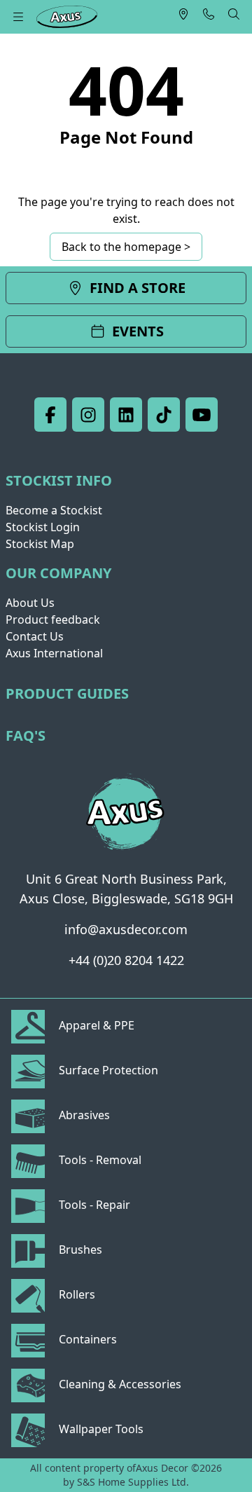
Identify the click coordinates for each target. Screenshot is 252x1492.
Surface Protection (107, 1070)
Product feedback (53, 619)
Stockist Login (43, 527)
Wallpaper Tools (100, 1429)
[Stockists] (183, 14)
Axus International (54, 653)
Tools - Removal (98, 1160)
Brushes (79, 1249)
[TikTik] (164, 414)
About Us (30, 602)
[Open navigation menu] (18, 16)
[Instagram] (88, 414)
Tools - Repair (93, 1204)
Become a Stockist (54, 510)
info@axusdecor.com (126, 929)
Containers (86, 1339)
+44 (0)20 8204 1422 (126, 960)
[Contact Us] (209, 14)
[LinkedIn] (126, 414)
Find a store (138, 287)
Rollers (75, 1294)
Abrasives (83, 1115)
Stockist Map (40, 544)
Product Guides (67, 693)
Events (138, 331)
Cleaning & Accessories (118, 1384)
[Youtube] (202, 414)
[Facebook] (50, 414)
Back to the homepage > (126, 246)
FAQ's (26, 735)
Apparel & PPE (95, 1025)
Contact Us (35, 636)
